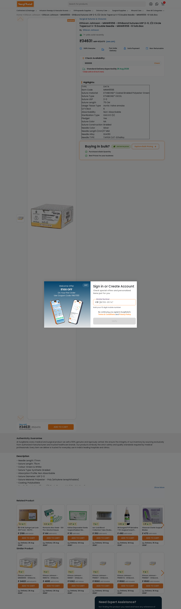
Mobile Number (103, 299)
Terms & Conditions (106, 314)
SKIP (85, 285)
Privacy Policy (125, 314)
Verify (114, 321)
